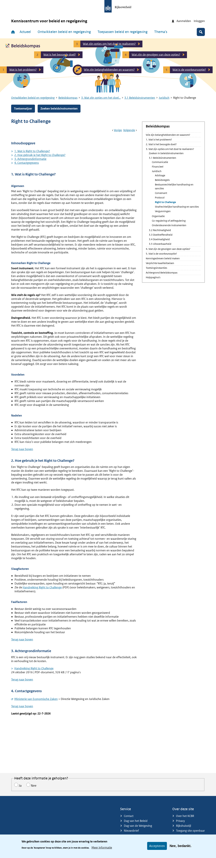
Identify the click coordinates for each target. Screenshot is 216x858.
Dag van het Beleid (135, 821)
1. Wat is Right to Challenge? (32, 151)
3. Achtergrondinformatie (30, 159)
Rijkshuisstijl (183, 826)
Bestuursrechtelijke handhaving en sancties (174, 186)
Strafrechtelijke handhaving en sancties (177, 206)
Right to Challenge (165, 202)
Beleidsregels (162, 180)
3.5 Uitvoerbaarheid (160, 243)
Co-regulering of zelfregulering (169, 220)
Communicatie (160, 162)
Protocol (160, 197)
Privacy (180, 821)
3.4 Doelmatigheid (159, 239)
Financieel (157, 166)
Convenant (161, 193)
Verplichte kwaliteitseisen (160, 263)
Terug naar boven (22, 449)
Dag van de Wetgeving (138, 826)
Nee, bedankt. (181, 846)
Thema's (160, 32)
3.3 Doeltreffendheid (160, 234)
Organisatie (158, 216)
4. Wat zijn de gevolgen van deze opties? (168, 249)
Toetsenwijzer (23, 108)
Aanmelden (184, 21)
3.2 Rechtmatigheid (160, 230)
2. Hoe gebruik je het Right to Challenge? (39, 155)
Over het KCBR (185, 816)
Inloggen (199, 21)
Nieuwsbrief (131, 830)
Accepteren (157, 846)
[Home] (13, 32)
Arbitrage (160, 175)
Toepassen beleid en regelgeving (122, 32)
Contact (128, 816)
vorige (118, 130)
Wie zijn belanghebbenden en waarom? (168, 134)
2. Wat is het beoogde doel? (161, 144)
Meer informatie (101, 847)
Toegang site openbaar (190, 830)
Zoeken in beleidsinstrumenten (166, 153)
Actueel (25, 32)
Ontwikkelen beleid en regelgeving (64, 32)
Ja (20, 786)
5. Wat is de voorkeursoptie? (161, 253)
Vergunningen (163, 211)
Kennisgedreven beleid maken (163, 258)
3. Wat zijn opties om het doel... (101, 98)
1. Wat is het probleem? (159, 139)
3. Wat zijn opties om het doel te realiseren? (170, 149)
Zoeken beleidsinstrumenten (59, 108)
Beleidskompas (67, 98)
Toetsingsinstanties (156, 267)
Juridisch (164, 98)
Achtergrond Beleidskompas (161, 272)
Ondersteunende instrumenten (169, 225)
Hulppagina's (153, 277)
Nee (33, 786)
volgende (129, 130)
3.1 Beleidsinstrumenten (139, 98)
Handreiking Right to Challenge (42, 587)
